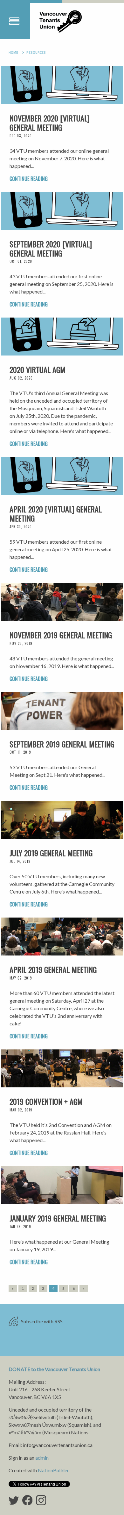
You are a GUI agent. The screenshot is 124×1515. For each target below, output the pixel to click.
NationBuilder (53, 1470)
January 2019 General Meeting (58, 1218)
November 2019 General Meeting (61, 634)
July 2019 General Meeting (51, 852)
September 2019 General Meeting (62, 744)
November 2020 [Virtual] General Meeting (50, 122)
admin (42, 1458)
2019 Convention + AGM (46, 1101)
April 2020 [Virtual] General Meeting (56, 513)
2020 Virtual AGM (37, 369)
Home (13, 52)
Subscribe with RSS (41, 1321)
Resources (36, 52)
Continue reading (29, 178)
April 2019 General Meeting (53, 969)
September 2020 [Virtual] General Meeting (51, 248)
